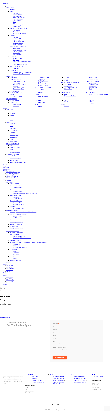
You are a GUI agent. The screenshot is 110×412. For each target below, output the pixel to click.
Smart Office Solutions (15, 155)
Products (5, 3)
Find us (5, 264)
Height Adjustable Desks (70, 96)
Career (8, 262)
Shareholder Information (16, 201)
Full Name (56, 323)
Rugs (65, 100)
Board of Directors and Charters (18, 214)
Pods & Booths (17, 31)
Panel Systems (16, 48)
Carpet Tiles (16, 68)
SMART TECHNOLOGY (13, 154)
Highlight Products (30, 385)
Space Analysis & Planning (13, 175)
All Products (16, 106)
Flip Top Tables (68, 86)
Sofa (14, 23)
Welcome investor (14, 183)
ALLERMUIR (13, 102)
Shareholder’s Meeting (18, 204)
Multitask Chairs (93, 87)
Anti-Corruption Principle (16, 222)
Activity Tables (67, 84)
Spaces (5, 108)
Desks (65, 94)
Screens (66, 79)
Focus (11, 111)
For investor (9, 182)
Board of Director (17, 216)
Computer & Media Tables (70, 87)
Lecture (66, 80)
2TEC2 (37, 104)
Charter (15, 217)
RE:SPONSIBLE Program (13, 172)
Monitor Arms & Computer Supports (22, 72)
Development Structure (15, 240)
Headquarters (9, 265)
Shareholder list (17, 202)
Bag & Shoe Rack (43, 83)
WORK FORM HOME (12, 144)
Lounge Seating (93, 86)
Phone (54, 335)
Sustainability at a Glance (12, 231)
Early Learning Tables (18, 89)
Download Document (15, 195)
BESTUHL (38, 100)
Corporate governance (12, 210)
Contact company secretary (16, 228)
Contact (5, 273)
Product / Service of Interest (59, 347)
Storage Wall (16, 60)
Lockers (15, 63)
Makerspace (13, 128)
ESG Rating (16, 254)
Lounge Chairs (16, 26)
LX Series (66, 106)
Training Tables (17, 40)
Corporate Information (15, 185)
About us (8, 180)
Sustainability (6, 169)
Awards (15, 251)
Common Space (14, 135)
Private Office (16, 53)
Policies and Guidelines (16, 224)
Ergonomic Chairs (43, 96)
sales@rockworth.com (97, 389)
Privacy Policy (99, 376)
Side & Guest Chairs (18, 19)
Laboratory (12, 132)
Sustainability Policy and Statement (22, 238)
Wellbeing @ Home (15, 147)
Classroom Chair (93, 84)
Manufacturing (10, 268)
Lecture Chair (92, 83)
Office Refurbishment (11, 177)
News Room (13, 206)
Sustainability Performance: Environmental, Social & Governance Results (28, 242)
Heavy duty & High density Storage (22, 61)
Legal (93, 374)
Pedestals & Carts (17, 58)
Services (5, 170)
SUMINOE (63, 104)
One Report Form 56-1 (19, 198)
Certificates (16, 252)
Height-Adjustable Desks (19, 50)
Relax (11, 120)
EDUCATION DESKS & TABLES (69, 82)
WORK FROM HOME (12, 91)
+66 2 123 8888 (96, 387)
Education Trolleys (43, 85)
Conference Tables (17, 38)
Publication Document (15, 260)
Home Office (13, 145)
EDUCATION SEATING (92, 81)
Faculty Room (13, 141)
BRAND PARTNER (11, 99)
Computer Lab (13, 130)
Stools (14, 22)
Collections (66, 101)
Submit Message (59, 357)
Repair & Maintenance (12, 176)
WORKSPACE (10, 7)
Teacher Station (93, 77)
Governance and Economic (20, 247)
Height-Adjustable (17, 44)
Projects (5, 164)
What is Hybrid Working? (80, 376)
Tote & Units (41, 79)
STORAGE (13, 56)
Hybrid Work (13, 150)
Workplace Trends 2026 (80, 378)
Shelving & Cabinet (43, 81)
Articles (5, 166)
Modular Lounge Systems (19, 24)
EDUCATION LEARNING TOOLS (44, 87)
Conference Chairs (17, 16)
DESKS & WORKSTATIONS (18, 46)
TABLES (12, 35)
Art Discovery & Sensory (19, 84)
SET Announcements (18, 208)
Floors (40, 106)
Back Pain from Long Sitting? (81, 380)
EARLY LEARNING (15, 80)
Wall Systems (16, 30)
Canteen (12, 139)
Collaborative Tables (18, 43)
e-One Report (16, 197)
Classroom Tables (93, 79)
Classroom (12, 123)
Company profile (17, 187)
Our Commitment (14, 234)
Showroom (9, 267)
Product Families (17, 104)
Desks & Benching (18, 51)
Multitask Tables (68, 89)
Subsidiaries (9, 270)
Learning (12, 115)
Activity (12, 256)
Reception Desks (17, 54)
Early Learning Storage (19, 81)
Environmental (16, 244)
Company (55, 329)
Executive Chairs (17, 14)
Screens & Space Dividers (19, 33)
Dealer (8, 271)
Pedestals (40, 92)
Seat (26, 389)
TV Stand (66, 77)
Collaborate (13, 113)
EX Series (91, 100)
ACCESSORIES (14, 70)
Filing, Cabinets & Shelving (20, 64)
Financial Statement (18, 191)
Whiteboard (41, 89)
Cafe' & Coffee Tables (18, 41)
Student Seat (28, 393)
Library (11, 126)
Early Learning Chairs (18, 87)
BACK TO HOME (5, 317)
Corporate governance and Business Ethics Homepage (23, 212)
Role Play (15, 86)
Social (14, 245)
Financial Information (15, 190)
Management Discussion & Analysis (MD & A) (25, 193)
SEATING (12, 11)
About (4, 179)
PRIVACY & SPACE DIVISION (18, 28)
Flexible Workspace (15, 152)
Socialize (12, 117)
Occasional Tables (17, 37)
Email (54, 341)
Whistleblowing (14, 226)
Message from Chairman (19, 236)
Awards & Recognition (15, 249)
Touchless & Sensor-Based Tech (18, 162)
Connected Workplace (15, 158)
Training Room (13, 137)
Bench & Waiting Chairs (19, 17)
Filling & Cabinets (17, 96)
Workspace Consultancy (12, 173)
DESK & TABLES (65, 92)
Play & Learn (16, 83)
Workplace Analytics (15, 160)
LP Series (91, 101)
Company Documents (15, 219)
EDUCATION (10, 76)
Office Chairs (16, 13)
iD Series (91, 103)
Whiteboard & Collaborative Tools (21, 74)
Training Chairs (17, 20)
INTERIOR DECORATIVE (17, 66)
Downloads (6, 167)
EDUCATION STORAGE (42, 77)
